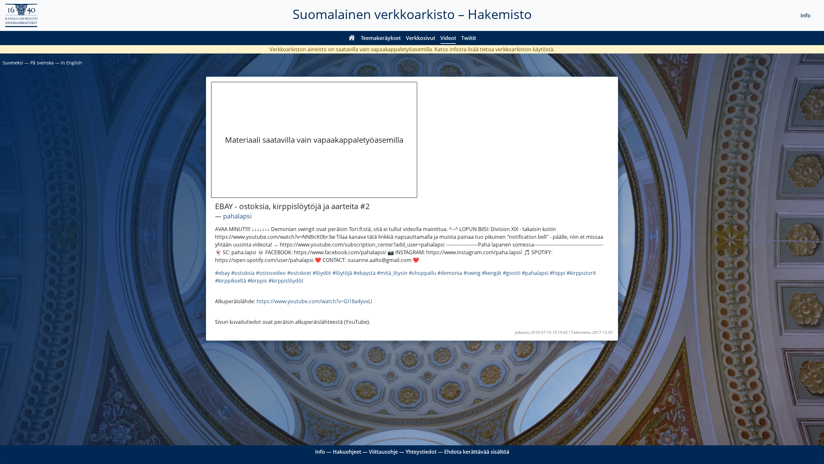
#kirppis (257, 280)
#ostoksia (243, 272)
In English (71, 63)
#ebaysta (364, 272)
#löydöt (322, 272)
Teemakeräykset (381, 38)
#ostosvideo (271, 272)
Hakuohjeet (347, 451)
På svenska (42, 63)
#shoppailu (422, 272)
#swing (472, 272)
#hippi (557, 272)
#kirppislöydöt (286, 280)
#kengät (491, 272)
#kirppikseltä (230, 280)
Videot (448, 38)
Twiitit (468, 38)
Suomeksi (13, 63)
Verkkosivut (420, 38)
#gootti (511, 272)
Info (805, 15)
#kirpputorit (581, 272)
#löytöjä (342, 272)
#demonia (449, 272)
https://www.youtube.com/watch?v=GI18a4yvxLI (314, 301)
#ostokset (299, 272)
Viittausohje (383, 451)
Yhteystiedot (421, 451)
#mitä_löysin (392, 272)
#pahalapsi (535, 272)
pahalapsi (237, 216)
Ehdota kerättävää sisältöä (476, 451)
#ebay (222, 272)
